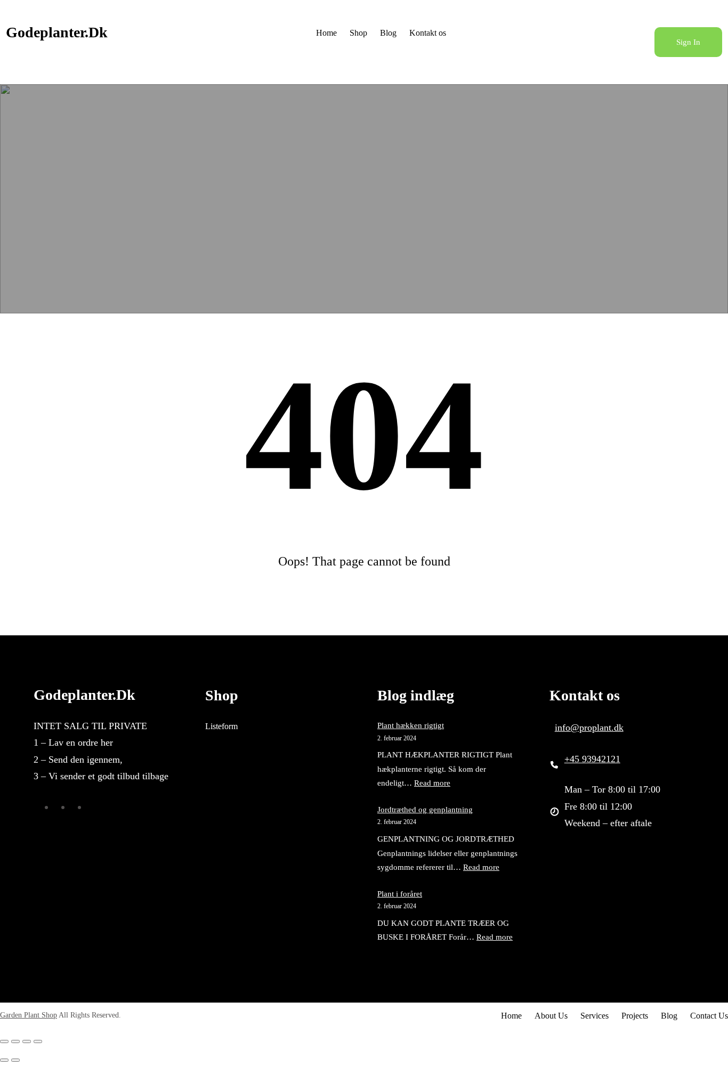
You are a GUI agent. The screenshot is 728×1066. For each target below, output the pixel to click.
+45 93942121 (592, 759)
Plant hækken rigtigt (410, 725)
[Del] (26, 1041)
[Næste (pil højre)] (15, 1060)
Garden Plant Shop (28, 1015)
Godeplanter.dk (57, 32)
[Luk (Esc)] (38, 1041)
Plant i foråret (399, 894)
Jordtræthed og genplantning (425, 809)
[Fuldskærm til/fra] (15, 1041)
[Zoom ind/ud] (4, 1041)
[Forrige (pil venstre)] (4, 1060)
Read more (432, 783)
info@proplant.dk (589, 727)
